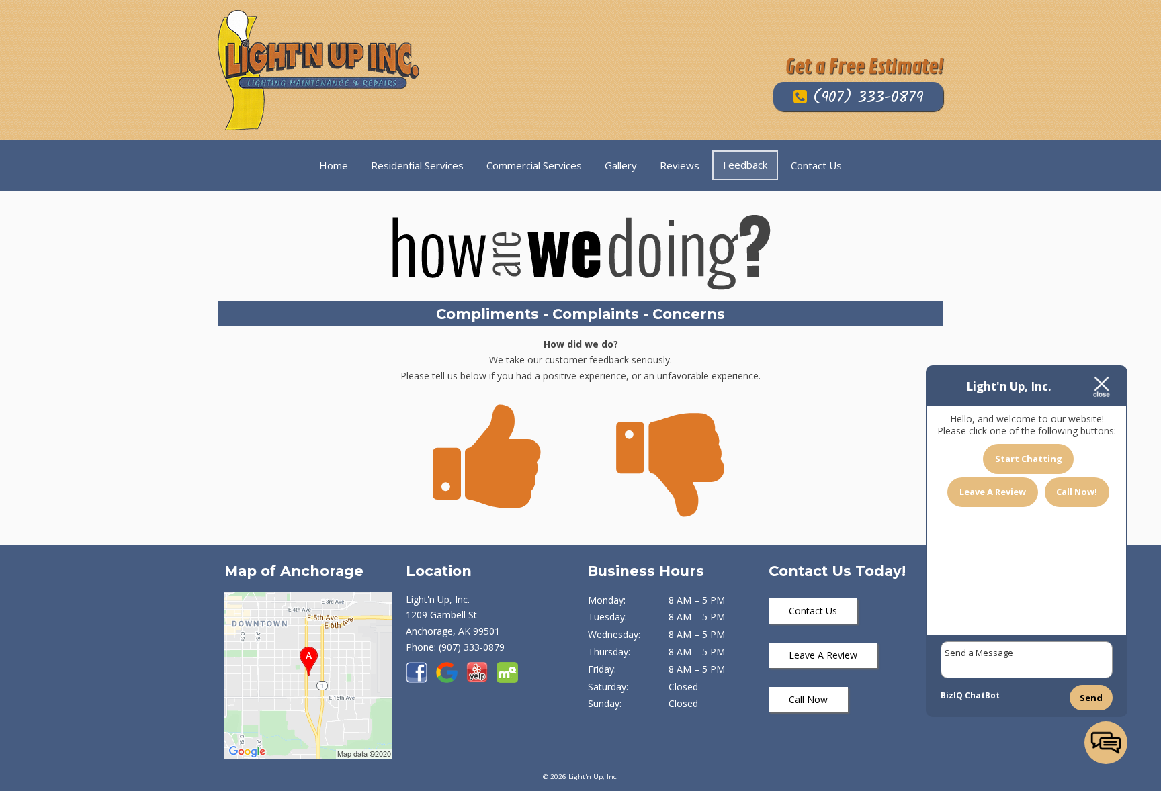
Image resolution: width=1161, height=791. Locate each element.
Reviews (679, 165)
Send (1091, 698)
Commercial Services (534, 165)
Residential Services (417, 165)
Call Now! (1076, 491)
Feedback (745, 164)
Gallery (621, 165)
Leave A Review (823, 655)
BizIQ (952, 695)
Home (333, 165)
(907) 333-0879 (865, 98)
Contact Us (816, 165)
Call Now (808, 699)
